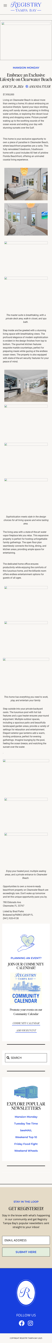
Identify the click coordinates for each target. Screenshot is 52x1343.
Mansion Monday (26, 67)
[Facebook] (22, 1323)
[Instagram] (30, 1323)
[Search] (8, 1057)
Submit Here (26, 1252)
